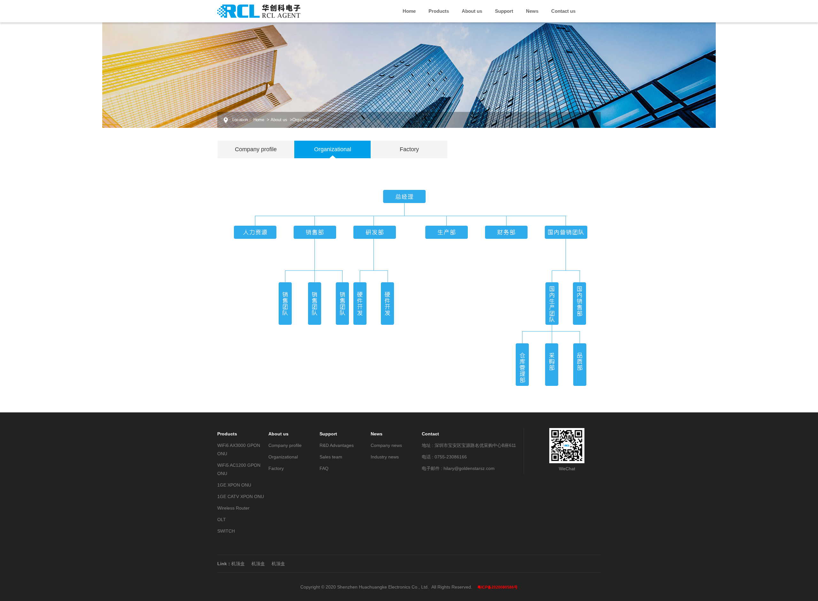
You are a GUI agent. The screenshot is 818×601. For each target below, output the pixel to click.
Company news (386, 445)
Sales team (331, 456)
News (532, 11)
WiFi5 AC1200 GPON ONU (238, 469)
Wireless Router (233, 508)
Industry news (385, 456)
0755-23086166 (451, 456)
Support (504, 11)
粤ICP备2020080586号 (497, 587)
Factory (276, 468)
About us (472, 11)
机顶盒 (238, 563)
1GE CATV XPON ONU (240, 496)
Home (409, 11)
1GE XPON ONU (234, 485)
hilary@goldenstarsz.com (469, 468)
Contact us (563, 11)
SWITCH (226, 531)
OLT (221, 519)
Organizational (283, 456)
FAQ (324, 468)
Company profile (285, 445)
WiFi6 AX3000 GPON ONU (238, 449)
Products (438, 11)
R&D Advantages (337, 445)
